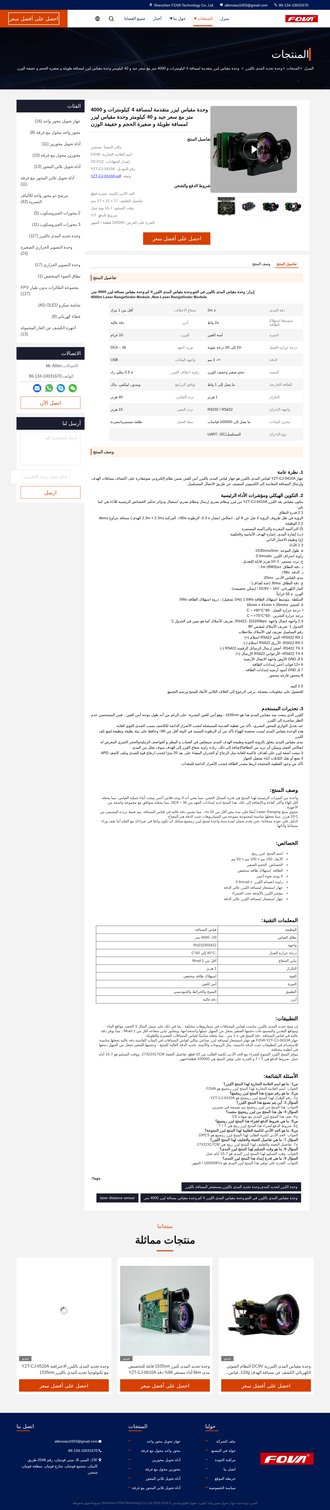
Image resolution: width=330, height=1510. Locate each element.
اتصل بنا (230, 1469)
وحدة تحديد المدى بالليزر (263, 68)
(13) (57, 166)
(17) (57, 265)
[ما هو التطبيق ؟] (49, 388)
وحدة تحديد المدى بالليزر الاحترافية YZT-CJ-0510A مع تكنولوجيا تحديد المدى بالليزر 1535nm (166, 1369)
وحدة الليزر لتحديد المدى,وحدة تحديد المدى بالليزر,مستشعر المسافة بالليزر (241, 1187)
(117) (54, 236)
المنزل (309, 68)
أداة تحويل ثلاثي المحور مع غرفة (156, 1488)
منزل (224, 18)
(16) (57, 121)
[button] (299, 206)
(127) (50, 290)
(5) (57, 213)
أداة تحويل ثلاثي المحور (163, 1478)
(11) (61, 144)
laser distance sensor (117, 1198)
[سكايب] (60, 388)
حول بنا (179, 18)
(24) (46, 250)
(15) (56, 155)
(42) (44, 198)
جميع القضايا (134, 18)
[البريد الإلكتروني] (37, 388)
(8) (55, 132)
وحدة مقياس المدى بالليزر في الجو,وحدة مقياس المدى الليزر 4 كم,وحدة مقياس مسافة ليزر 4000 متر (221, 1198)
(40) (59, 305)
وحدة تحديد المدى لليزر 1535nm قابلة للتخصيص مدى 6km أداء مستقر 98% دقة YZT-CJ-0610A (270, 1369)
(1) (59, 276)
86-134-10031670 (293, 5)
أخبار (157, 18)
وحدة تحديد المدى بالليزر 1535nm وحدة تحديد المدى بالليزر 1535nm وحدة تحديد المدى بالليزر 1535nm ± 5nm (65, 1370)
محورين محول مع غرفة (162, 1469)
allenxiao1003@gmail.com (246, 5)
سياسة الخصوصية (222, 1488)
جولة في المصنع (223, 1450)
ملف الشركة (226, 1441)
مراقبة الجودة (225, 1460)
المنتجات (204, 18)
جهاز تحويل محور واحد (163, 1441)
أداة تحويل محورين (166, 1460)
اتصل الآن (50, 403)
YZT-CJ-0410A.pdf (106, 176)
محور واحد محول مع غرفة (160, 1450)
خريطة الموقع (225, 1478)
